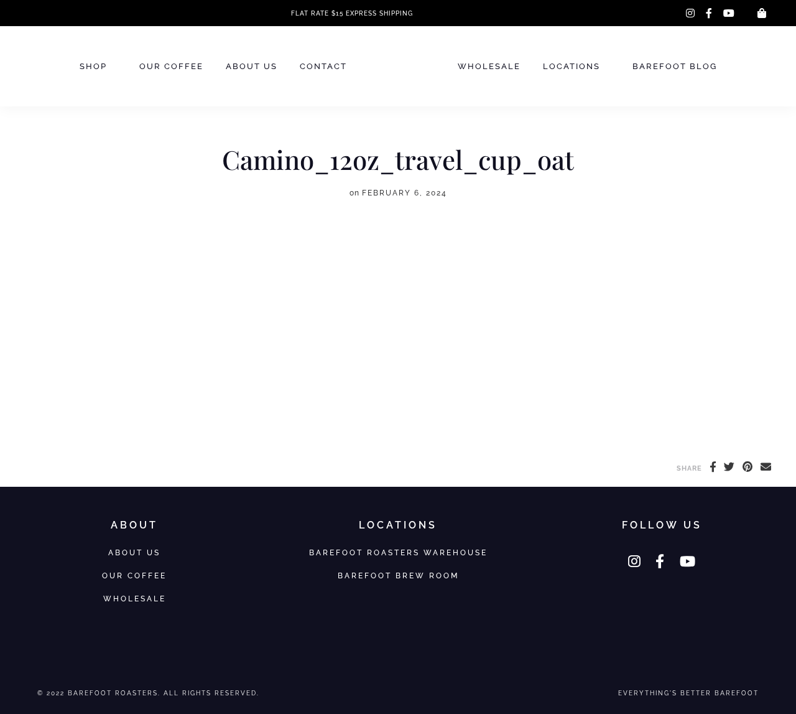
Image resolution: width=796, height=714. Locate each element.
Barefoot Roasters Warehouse (398, 552)
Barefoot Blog (674, 66)
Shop (93, 66)
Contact (323, 66)
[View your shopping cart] (761, 13)
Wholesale (489, 66)
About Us (251, 66)
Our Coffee (171, 66)
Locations (571, 66)
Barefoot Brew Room (398, 575)
